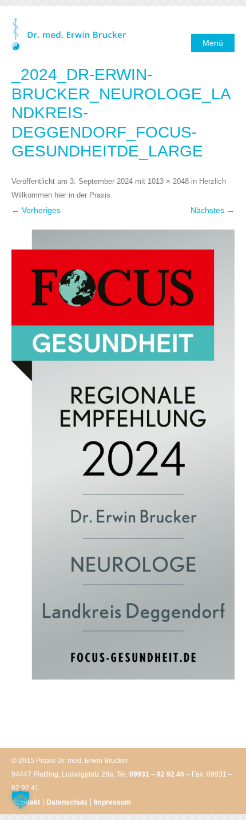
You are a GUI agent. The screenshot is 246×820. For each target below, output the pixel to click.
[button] (20, 799)
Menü (213, 42)
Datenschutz (67, 802)
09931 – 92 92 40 (156, 774)
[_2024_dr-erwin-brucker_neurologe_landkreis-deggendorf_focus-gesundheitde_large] (123, 455)
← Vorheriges (36, 210)
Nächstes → (213, 210)
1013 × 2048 (168, 181)
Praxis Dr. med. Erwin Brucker (68, 35)
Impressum (112, 802)
